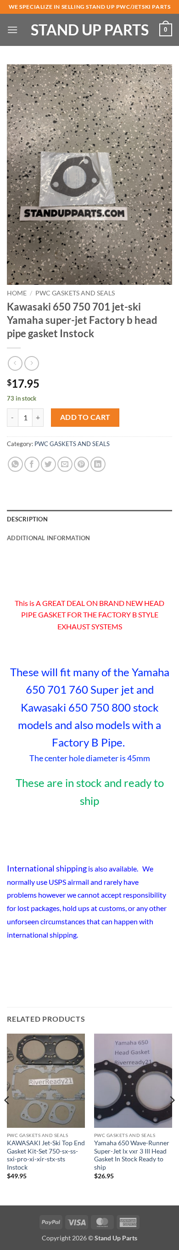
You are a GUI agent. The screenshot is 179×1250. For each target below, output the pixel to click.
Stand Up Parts (90, 30)
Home (17, 293)
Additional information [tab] (48, 538)
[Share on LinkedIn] (98, 464)
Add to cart (85, 417)
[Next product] (15, 363)
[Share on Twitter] (48, 464)
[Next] (171, 1119)
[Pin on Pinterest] (81, 464)
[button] (12, 29)
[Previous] (7, 1119)
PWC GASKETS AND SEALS (75, 293)
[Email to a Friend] (65, 464)
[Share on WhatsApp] (15, 464)
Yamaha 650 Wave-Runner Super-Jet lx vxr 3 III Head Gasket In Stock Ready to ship (131, 1155)
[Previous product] (31, 363)
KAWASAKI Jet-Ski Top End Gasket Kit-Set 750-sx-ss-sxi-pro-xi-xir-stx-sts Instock (46, 1155)
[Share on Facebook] (31, 464)
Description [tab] (27, 519)
